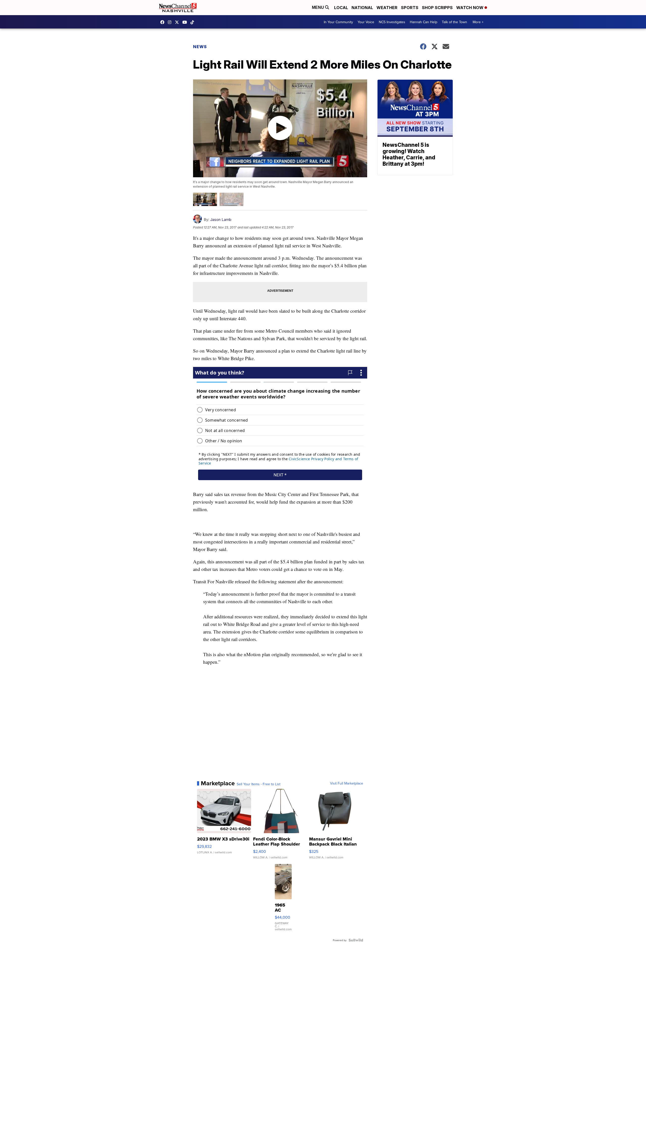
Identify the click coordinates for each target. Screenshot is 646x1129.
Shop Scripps (437, 7)
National (362, 7)
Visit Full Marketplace (346, 783)
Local (341, 7)
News (200, 46)
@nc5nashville (194, 22)
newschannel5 (163, 22)
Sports (409, 7)
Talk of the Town (454, 21)
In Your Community (338, 21)
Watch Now (470, 7)
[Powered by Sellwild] (355, 940)
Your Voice (366, 21)
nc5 (178, 22)
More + (478, 21)
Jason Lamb (220, 219)
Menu (318, 7)
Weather (386, 7)
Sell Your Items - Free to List (258, 784)
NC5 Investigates (392, 21)
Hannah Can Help (423, 21)
